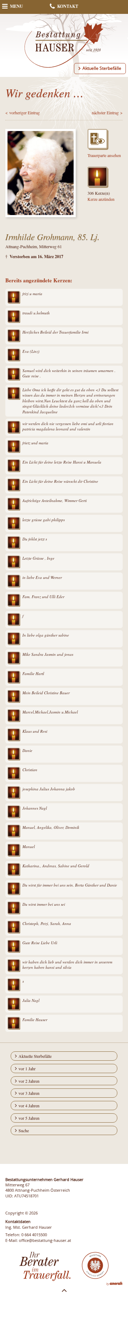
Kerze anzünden (100, 199)
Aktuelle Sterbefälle (101, 68)
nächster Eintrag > (107, 112)
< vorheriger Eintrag (22, 112)
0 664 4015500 (34, 1234)
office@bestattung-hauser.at (45, 1240)
